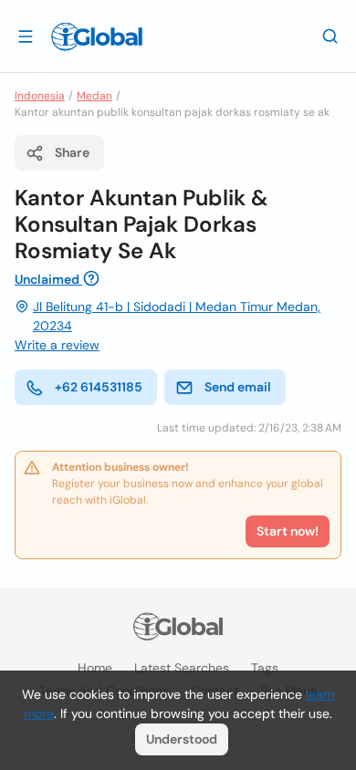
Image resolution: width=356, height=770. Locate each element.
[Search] (330, 35)
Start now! (288, 531)
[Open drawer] (25, 35)
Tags (264, 668)
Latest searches (181, 668)
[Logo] (96, 36)
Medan (94, 95)
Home (95, 668)
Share (72, 152)
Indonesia (40, 95)
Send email (237, 387)
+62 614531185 (98, 387)
